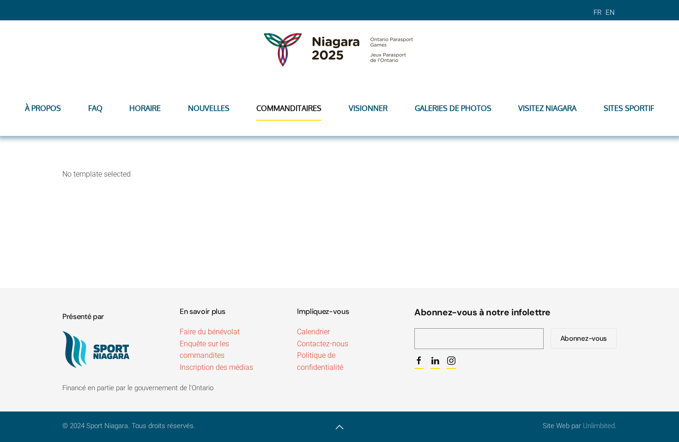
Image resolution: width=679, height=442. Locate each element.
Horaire (145, 108)
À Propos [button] (43, 108)
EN (610, 12)
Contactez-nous (322, 343)
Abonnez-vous (583, 338)
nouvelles (209, 108)
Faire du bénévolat (210, 331)
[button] (339, 427)
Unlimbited (599, 426)
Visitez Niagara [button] (547, 108)
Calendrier (313, 331)
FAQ (95, 108)
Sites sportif (629, 108)
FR (599, 12)
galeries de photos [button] (453, 108)
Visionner (368, 108)
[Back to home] (339, 48)
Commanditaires (288, 108)
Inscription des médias (216, 367)
